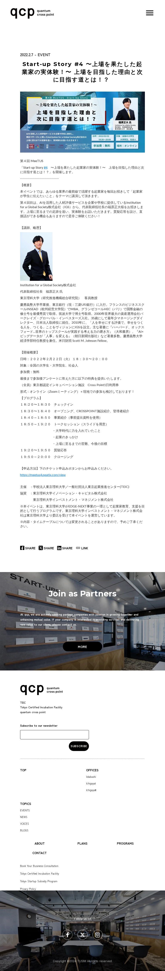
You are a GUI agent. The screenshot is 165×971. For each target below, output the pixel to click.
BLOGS (24, 830)
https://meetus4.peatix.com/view (43, 475)
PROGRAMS (125, 843)
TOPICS (25, 804)
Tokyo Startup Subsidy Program (38, 881)
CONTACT (39, 853)
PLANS (82, 843)
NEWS (23, 817)
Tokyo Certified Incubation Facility (39, 873)
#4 (45, 167)
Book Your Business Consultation (39, 866)
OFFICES (92, 770)
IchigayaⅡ (91, 790)
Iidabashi (91, 777)
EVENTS (25, 810)
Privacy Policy (28, 889)
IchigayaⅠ (91, 783)
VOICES (24, 823)
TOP (23, 770)
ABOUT (40, 843)
